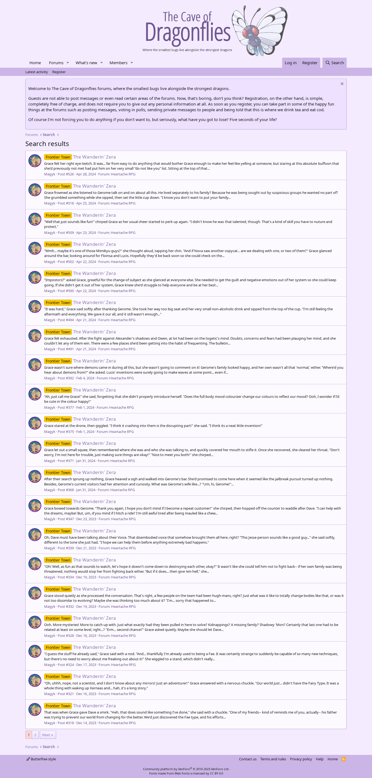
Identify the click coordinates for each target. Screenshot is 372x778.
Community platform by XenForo (186, 769)
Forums (56, 62)
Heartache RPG (123, 174)
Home (35, 62)
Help (320, 759)
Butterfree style (43, 759)
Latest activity (36, 71)
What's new (86, 62)
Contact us (248, 759)
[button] (68, 63)
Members (118, 62)
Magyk (49, 174)
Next (46, 734)
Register (59, 71)
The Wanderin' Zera (81, 157)
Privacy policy (301, 759)
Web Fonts (182, 773)
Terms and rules (273, 759)
